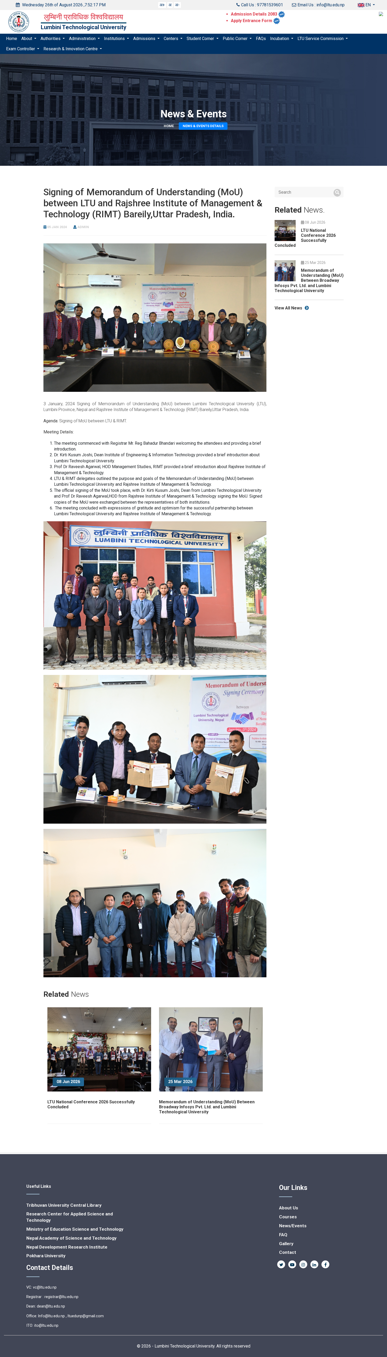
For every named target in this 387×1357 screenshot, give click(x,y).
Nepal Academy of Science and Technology (71, 1238)
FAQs (261, 38)
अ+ (162, 4)
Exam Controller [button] (21, 48)
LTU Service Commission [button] (321, 38)
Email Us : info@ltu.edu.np (321, 4)
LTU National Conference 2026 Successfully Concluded (305, 238)
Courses (288, 1216)
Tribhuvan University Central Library (64, 1205)
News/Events (292, 1225)
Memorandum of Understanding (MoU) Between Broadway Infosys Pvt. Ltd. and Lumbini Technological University (207, 1106)
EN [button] (368, 4)
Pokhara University (46, 1255)
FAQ (283, 1234)
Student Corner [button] (201, 38)
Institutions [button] (115, 38)
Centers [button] (171, 38)
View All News (289, 308)
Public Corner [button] (236, 38)
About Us (288, 1207)
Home (11, 38)
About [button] (27, 38)
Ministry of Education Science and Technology (74, 1229)
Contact (287, 1252)
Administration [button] (83, 38)
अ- (177, 4)
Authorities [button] (51, 38)
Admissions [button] (144, 38)
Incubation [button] (280, 38)
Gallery (286, 1243)
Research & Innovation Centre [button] (71, 48)
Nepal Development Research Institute (66, 1247)
